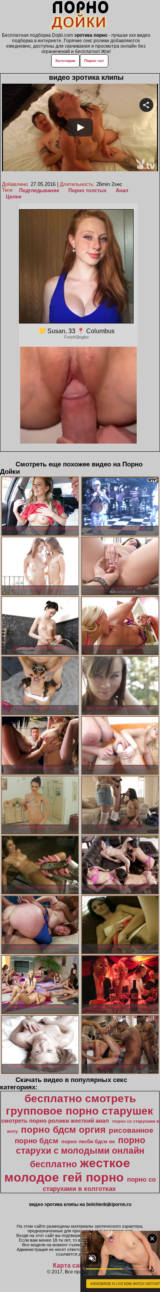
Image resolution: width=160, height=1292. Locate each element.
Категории (65, 60)
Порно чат (94, 60)
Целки (13, 197)
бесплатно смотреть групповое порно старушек (79, 1104)
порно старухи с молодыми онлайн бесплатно (81, 1152)
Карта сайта (71, 1265)
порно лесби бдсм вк (88, 1141)
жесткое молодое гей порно (67, 1170)
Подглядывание (39, 190)
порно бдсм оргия (63, 1129)
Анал (122, 190)
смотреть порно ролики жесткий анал (55, 1121)
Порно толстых (87, 190)
